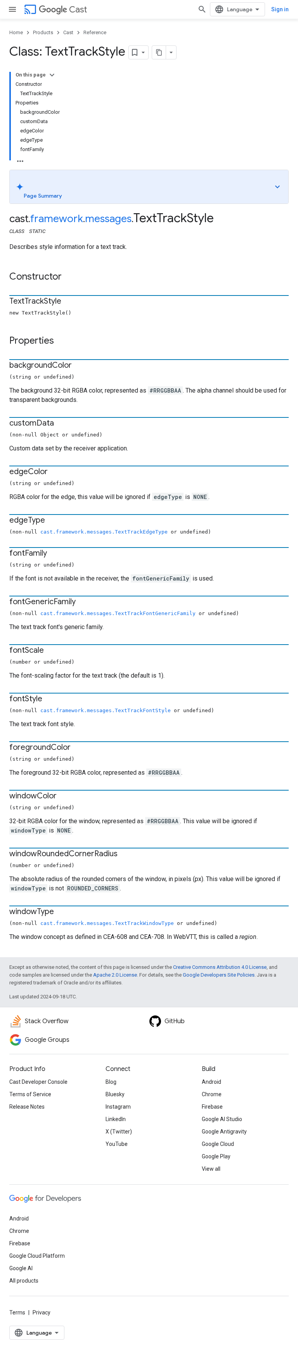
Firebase (212, 1107)
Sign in (280, 9)
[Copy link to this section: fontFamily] (54, 553)
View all (211, 1169)
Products (43, 32)
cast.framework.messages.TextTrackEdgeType (104, 532)
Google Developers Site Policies (219, 975)
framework (56, 218)
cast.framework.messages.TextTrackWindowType (107, 923)
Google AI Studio (222, 1119)
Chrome (212, 1094)
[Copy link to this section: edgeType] (53, 520)
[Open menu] (12, 9)
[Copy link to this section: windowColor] (64, 796)
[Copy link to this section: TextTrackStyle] (69, 301)
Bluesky (115, 1094)
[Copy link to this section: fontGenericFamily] (83, 602)
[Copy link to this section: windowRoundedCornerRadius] (125, 854)
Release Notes (27, 1107)
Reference (94, 32)
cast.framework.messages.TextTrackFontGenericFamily (118, 613)
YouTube (117, 1144)
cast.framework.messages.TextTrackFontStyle (105, 710)
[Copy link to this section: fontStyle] (50, 699)
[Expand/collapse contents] (52, 75)
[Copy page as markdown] (159, 52)
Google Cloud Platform (37, 1256)
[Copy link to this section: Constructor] (69, 277)
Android (211, 1082)
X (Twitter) (119, 1131)
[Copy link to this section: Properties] (61, 341)
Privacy (41, 1312)
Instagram (118, 1107)
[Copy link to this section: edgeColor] (55, 472)
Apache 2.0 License (115, 975)
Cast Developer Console (38, 1082)
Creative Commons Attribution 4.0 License (220, 967)
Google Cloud (218, 1144)
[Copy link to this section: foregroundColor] (78, 748)
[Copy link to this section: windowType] (61, 912)
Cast (78, 9)
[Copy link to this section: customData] (61, 423)
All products (23, 1281)
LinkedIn (116, 1119)
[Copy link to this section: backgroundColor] (79, 365)
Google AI (21, 1268)
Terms (17, 1312)
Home (16, 32)
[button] (149, 186)
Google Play (216, 1156)
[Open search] (202, 9)
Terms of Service (30, 1094)
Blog (111, 1082)
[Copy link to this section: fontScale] (51, 650)
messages (108, 218)
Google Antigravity (224, 1131)
